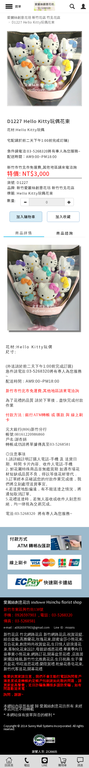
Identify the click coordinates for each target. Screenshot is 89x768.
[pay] (44, 542)
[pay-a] (44, 561)
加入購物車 (25, 216)
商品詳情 (23, 232)
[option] (44, 68)
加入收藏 (63, 216)
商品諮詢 (64, 233)
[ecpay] (44, 581)
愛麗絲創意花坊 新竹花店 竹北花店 (34, 17)
